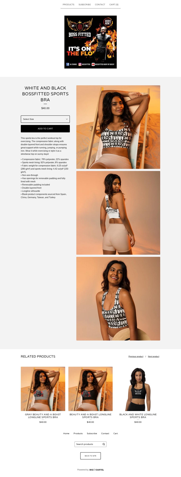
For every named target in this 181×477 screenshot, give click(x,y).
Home (66, 433)
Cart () (113, 4)
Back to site (90, 456)
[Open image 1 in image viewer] (118, 127)
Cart (115, 433)
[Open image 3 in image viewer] (118, 299)
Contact (100, 4)
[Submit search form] (103, 444)
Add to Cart (45, 128)
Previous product (136, 356)
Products (68, 4)
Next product (153, 356)
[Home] (90, 42)
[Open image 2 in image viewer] (118, 213)
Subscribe (85, 4)
